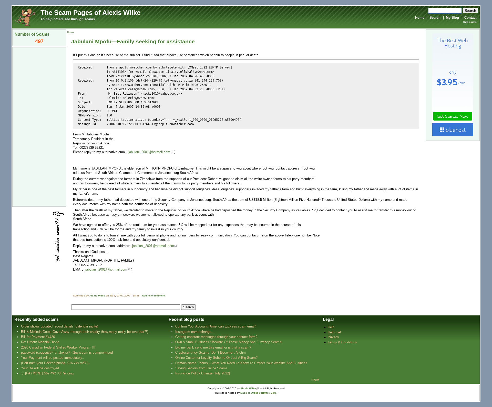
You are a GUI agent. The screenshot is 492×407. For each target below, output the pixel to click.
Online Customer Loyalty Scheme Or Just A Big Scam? (216, 358)
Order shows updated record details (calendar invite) (59, 326)
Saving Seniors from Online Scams (201, 368)
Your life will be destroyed (40, 368)
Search (434, 17)
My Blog (452, 17)
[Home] (25, 17)
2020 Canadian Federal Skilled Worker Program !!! (58, 347)
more (315, 379)
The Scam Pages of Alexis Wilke (90, 12)
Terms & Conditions (342, 342)
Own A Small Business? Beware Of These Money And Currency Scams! (228, 342)
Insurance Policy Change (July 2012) (202, 373)
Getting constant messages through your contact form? (216, 337)
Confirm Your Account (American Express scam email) (215, 326)
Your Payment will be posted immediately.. (52, 358)
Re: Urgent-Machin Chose (40, 342)
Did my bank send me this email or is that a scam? (213, 347)
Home (419, 17)
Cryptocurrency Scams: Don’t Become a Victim (210, 352)
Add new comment (153, 295)
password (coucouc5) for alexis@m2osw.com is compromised (67, 352)
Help (331, 327)
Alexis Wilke (97, 295)
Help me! (334, 332)
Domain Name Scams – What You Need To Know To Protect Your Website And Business (241, 363)
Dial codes (470, 22)
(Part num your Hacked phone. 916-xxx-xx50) (54, 363)
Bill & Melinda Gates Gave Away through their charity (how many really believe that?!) (84, 332)
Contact (470, 17)
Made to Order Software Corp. (258, 392)
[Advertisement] (39, 126)
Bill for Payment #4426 (38, 337)
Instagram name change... (194, 332)
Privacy (333, 337)
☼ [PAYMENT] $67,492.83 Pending (47, 373)
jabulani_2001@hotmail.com (149, 152)
